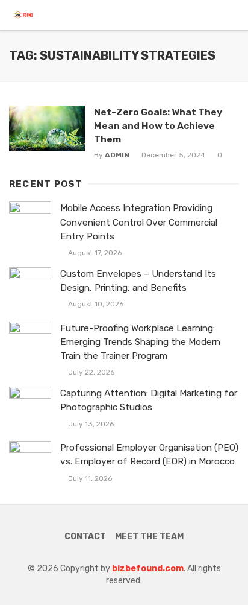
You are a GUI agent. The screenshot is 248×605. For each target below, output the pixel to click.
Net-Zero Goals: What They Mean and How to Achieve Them (158, 125)
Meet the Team (149, 536)
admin (117, 155)
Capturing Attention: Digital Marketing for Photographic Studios (148, 400)
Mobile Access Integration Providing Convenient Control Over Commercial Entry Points (138, 222)
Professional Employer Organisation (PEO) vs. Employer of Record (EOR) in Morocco (149, 454)
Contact (85, 536)
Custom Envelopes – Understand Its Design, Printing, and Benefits (138, 280)
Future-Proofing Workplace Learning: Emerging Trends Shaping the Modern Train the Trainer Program (140, 342)
